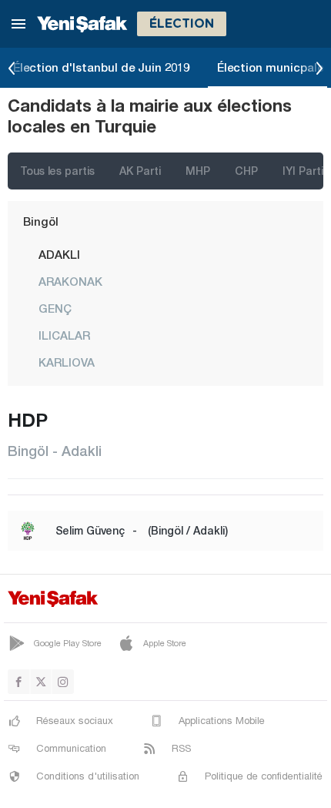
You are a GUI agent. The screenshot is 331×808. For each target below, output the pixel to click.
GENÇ (55, 308)
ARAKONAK (70, 281)
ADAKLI (59, 254)
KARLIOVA (66, 362)
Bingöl (41, 221)
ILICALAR (64, 335)
